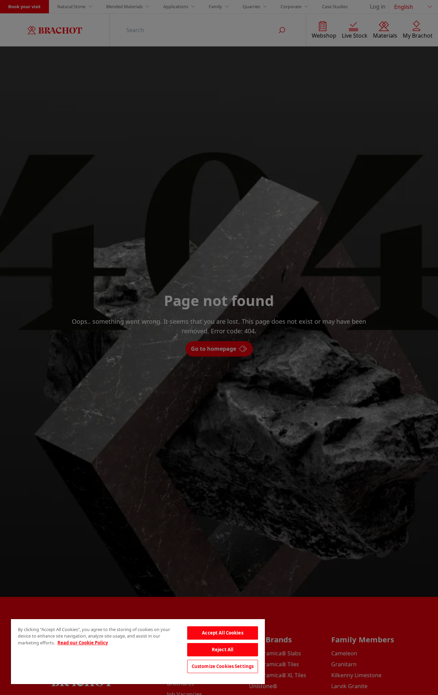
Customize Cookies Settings (223, 666)
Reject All (222, 649)
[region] (138, 651)
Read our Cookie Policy (82, 643)
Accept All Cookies (222, 633)
